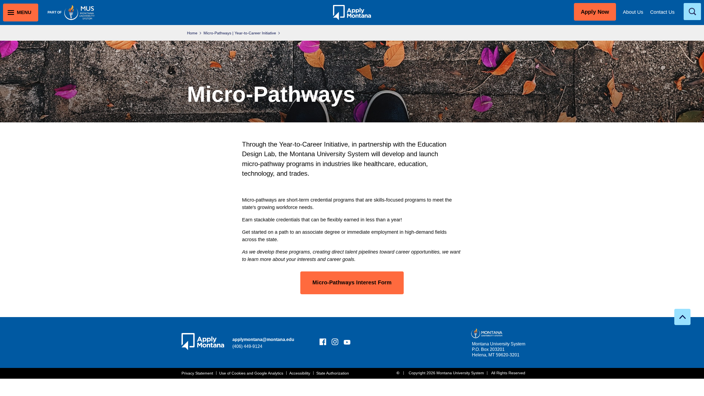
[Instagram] (335, 343)
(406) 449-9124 (247, 346)
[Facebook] (323, 343)
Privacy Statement (197, 373)
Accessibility (299, 373)
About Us (633, 12)
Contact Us (662, 12)
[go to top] (682, 317)
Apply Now (595, 12)
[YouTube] (347, 343)
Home (192, 33)
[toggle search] (692, 11)
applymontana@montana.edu (263, 339)
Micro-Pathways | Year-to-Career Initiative (240, 33)
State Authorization (332, 373)
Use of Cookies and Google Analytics (251, 373)
